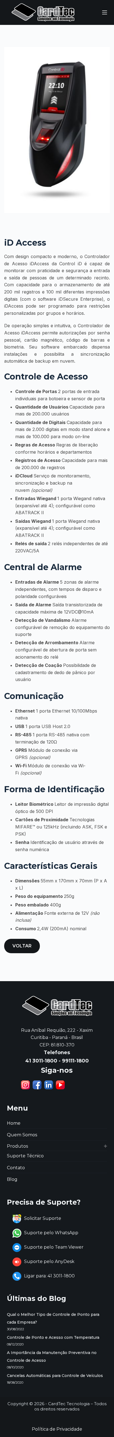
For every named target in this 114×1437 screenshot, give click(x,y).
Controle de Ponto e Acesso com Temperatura (53, 1337)
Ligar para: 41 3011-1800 (49, 1276)
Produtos (17, 1146)
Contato (16, 1167)
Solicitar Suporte (42, 1218)
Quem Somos (22, 1134)
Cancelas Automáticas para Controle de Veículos (55, 1375)
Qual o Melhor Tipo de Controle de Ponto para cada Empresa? (53, 1318)
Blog (12, 1179)
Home (13, 1123)
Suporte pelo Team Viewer (54, 1247)
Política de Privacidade (57, 1429)
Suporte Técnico (25, 1155)
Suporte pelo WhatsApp (51, 1232)
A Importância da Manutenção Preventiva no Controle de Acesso (52, 1356)
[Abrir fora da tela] (104, 12)
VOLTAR (22, 946)
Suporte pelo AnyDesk (49, 1261)
